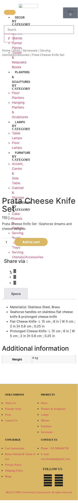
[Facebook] (48, 480)
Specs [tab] (16, 294)
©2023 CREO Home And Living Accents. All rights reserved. (39, 492)
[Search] (9, 38)
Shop (16, 50)
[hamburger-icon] (10, 12)
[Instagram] (59, 480)
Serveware (30, 50)
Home (6, 50)
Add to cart (31, 242)
